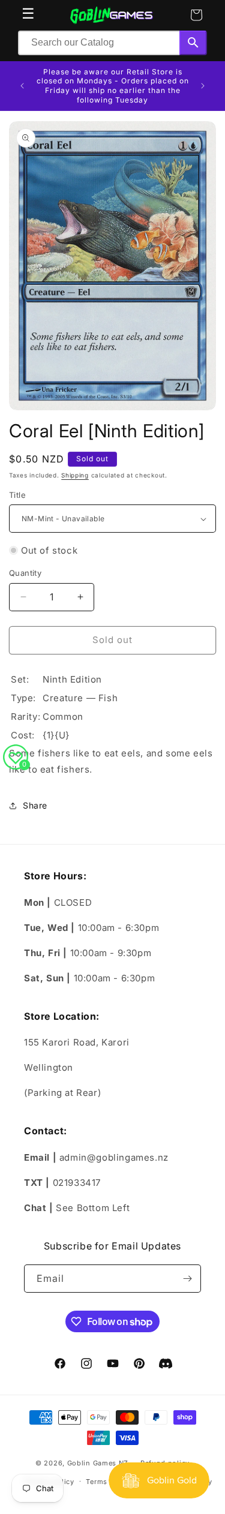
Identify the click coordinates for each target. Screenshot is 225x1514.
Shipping (75, 475)
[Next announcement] (203, 86)
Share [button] (35, 805)
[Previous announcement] (22, 86)
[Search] (193, 43)
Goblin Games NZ (98, 1463)
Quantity (25, 573)
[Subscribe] (187, 1278)
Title (17, 495)
